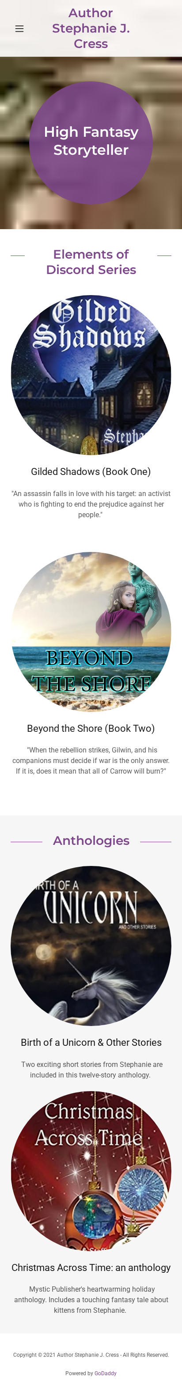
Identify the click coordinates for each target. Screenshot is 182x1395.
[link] (91, 28)
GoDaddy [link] (106, 1373)
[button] (23, 28)
